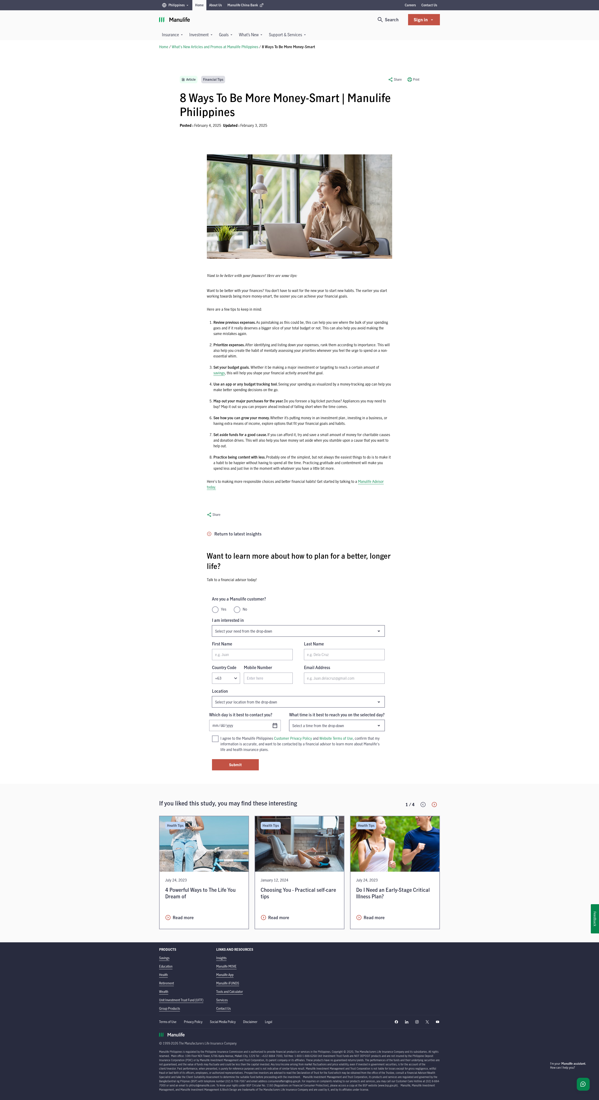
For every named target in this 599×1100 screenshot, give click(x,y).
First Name (222, 644)
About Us (215, 5)
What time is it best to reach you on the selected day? (337, 715)
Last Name (314, 644)
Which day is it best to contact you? (240, 715)
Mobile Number (258, 667)
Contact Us (429, 5)
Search (392, 19)
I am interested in (228, 620)
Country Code (224, 667)
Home (199, 5)
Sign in (421, 19)
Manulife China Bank (242, 6)
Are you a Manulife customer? (239, 599)
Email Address (317, 667)
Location (220, 691)
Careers (410, 5)
